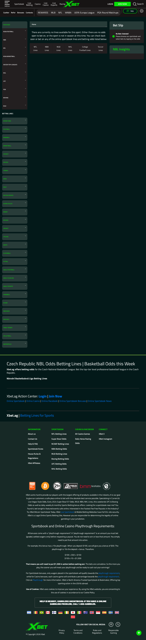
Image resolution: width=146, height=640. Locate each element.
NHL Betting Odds (59, 468)
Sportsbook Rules (35, 448)
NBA (4, 40)
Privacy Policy (62, 631)
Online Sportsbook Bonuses (72, 401)
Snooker (6, 311)
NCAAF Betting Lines (60, 443)
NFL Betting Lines (59, 433)
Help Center (135, 633)
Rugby (5, 303)
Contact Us (32, 438)
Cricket (5, 228)
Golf (5, 187)
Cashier (6, 12)
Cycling (5, 237)
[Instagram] (111, 624)
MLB (53, 12)
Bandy (5, 212)
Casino (37, 3)
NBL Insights (121, 49)
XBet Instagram (105, 438)
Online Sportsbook (16, 401)
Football (6, 129)
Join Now (122, 3)
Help (132, 11)
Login (110, 4)
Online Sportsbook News (99, 401)
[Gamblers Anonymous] (71, 485)
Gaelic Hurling (8, 278)
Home (34, 24)
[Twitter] (118, 624)
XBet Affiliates (34, 463)
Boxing (5, 98)
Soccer (5, 162)
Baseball (6, 137)
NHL (4, 73)
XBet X (102, 433)
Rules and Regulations (97, 631)
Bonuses (20, 12)
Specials (6, 319)
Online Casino (33, 401)
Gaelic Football (9, 270)
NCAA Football (8, 32)
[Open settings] (141, 11)
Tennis (5, 170)
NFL (60, 12)
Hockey (5, 154)
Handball (6, 294)
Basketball (7, 146)
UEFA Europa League (84, 12)
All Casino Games (82, 433)
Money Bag (7, 121)
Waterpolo (7, 344)
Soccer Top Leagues (10, 65)
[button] (7, 4)
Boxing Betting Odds (60, 458)
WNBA (68, 12)
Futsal (5, 261)
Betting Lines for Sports (37, 415)
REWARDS (43, 12)
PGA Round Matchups (107, 12)
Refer (13, 12)
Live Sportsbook (67, 511)
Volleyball (7, 336)
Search (140, 4)
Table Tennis (7, 328)
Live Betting (29, 3)
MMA (5, 179)
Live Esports (54, 3)
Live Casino (45, 3)
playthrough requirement (109, 573)
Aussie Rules (7, 204)
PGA (4, 89)
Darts (5, 245)
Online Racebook (49, 401)
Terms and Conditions (77, 631)
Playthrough (38, 579)
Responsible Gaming (113, 631)
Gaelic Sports (8, 286)
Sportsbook (19, 3)
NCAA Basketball (9, 56)
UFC (4, 81)
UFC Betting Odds (59, 463)
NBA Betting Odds (59, 448)
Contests (29, 12)
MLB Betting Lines (59, 453)
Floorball (7, 253)
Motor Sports (8, 195)
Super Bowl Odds (58, 438)
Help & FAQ (33, 443)
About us (32, 433)
